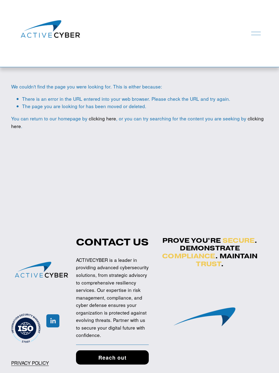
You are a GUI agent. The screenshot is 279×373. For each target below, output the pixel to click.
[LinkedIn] (52, 320)
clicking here (102, 118)
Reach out (112, 357)
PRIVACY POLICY (30, 362)
